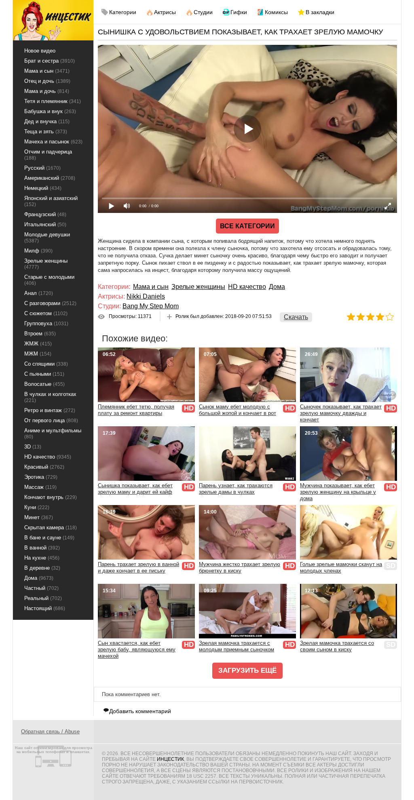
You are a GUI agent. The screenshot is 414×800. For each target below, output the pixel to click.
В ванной (42, 548)
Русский (42, 168)
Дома (277, 286)
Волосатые (44, 384)
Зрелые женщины (198, 286)
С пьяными (44, 374)
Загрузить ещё (247, 670)
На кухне (41, 558)
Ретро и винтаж (49, 410)
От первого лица (51, 420)
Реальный (43, 598)
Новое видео (39, 51)
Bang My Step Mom (151, 306)
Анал (38, 293)
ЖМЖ (38, 344)
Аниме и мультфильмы (52, 433)
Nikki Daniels (146, 296)
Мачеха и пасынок (53, 142)
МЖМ (37, 354)
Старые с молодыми (49, 280)
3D (32, 447)
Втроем (40, 334)
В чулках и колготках (50, 397)
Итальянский (45, 224)
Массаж (40, 487)
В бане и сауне (49, 538)
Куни (36, 507)
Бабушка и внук (50, 111)
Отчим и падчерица (48, 155)
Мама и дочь (46, 91)
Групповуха (46, 323)
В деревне (42, 568)
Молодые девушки (47, 238)
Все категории (247, 226)
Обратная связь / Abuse (50, 731)
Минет (38, 517)
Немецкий (42, 188)
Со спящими (46, 364)
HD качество (247, 286)
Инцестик (170, 759)
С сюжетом (46, 313)
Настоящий (44, 608)
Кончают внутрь (50, 497)
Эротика (40, 477)
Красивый (44, 467)
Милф (38, 251)
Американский (49, 178)
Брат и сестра (49, 61)
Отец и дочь (47, 81)
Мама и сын (151, 286)
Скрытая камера (50, 527)
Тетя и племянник (52, 101)
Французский (45, 214)
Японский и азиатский (51, 201)
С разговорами (50, 303)
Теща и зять (45, 131)
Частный (41, 588)
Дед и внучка (47, 121)
